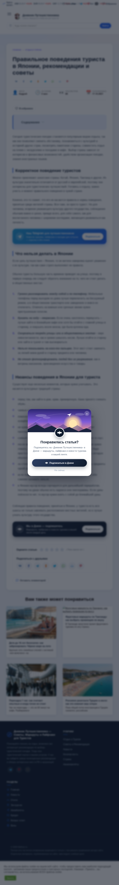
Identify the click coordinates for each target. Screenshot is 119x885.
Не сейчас (59, 470)
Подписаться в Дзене (61, 463)
